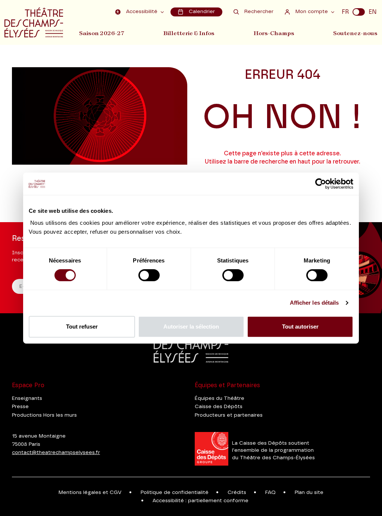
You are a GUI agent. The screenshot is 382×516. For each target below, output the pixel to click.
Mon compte (311, 11)
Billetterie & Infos (189, 33)
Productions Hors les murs (44, 415)
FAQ (270, 492)
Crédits (237, 492)
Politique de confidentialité (175, 492)
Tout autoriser (300, 326)
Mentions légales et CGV (90, 492)
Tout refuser (82, 326)
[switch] (149, 275)
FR (345, 12)
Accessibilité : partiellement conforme (200, 500)
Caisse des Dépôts (218, 406)
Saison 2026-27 (102, 33)
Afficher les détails (314, 302)
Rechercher (258, 11)
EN (373, 12)
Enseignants (27, 398)
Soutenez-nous (355, 33)
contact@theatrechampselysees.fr (56, 452)
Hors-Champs (274, 33)
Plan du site (309, 492)
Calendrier (202, 11)
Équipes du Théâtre (219, 398)
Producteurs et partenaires (229, 415)
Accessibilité (141, 11)
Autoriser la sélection (191, 326)
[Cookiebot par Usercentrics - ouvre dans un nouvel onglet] (320, 183)
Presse (20, 406)
